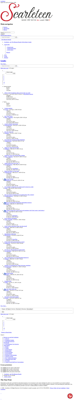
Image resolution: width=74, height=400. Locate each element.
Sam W (6, 94)
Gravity (6, 109)
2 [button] (3, 76)
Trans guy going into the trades (12, 147)
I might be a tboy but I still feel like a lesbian (15, 155)
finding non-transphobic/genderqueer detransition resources (18, 202)
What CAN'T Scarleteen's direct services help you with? (17, 92)
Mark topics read (4, 68)
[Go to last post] (16, 98)
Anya (13, 113)
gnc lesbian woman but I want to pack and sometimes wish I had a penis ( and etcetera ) (25, 210)
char (13, 129)
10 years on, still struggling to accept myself (15, 249)
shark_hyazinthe (8, 219)
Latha (13, 121)
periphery (7, 204)
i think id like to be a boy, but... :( (12, 163)
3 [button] (3, 77)
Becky (13, 184)
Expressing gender (9, 273)
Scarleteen (3, 1)
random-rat (7, 243)
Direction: (24, 309)
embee (6, 282)
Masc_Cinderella (9, 117)
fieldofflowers (8, 180)
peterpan (7, 133)
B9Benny (7, 149)
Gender (3, 61)
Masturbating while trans (10, 234)
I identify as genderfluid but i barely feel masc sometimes (17, 265)
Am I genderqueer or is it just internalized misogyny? (17, 257)
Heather (14, 145)
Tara (13, 262)
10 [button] (4, 82)
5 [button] (3, 80)
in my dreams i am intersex (11, 218)
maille (13, 247)
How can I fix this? (9, 179)
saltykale (7, 227)
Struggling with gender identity (12, 296)
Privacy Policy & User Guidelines (58, 388)
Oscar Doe (14, 239)
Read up (5, 27)
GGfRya (7, 290)
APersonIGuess (8, 125)
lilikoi (13, 302)
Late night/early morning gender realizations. (15, 139)
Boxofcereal (7, 235)
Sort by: (14, 309)
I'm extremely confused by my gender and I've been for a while (19, 186)
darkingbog (14, 215)
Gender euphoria (8, 108)
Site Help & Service (28, 94)
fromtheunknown (9, 196)
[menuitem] (9, 47)
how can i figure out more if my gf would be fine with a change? (19, 194)
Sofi (13, 152)
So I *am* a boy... (9, 116)
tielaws (6, 211)
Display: (4, 309)
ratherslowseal (8, 141)
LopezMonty (15, 168)
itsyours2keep (8, 251)
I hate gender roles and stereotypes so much (14, 241)
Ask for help (6, 28)
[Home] (27, 21)
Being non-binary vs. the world (12, 171)
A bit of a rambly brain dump (11, 124)
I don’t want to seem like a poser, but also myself (16, 226)
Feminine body (8, 281)
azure (6, 188)
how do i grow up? (9, 131)
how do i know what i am (10, 289)
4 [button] (3, 78)
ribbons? (7, 259)
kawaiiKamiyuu (8, 164)
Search (2, 32)
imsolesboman (8, 266)
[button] (3, 70)
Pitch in (5, 29)
